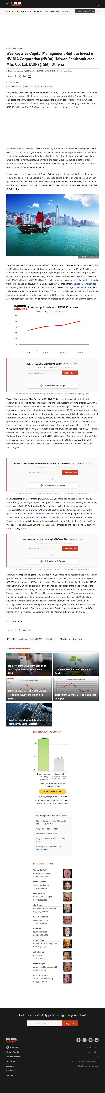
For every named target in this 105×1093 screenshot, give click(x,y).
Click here (67, 393)
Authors (10, 1065)
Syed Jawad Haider (47, 71)
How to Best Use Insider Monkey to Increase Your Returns (51, 822)
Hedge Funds (11, 49)
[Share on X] (20, 76)
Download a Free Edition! (46, 833)
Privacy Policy (93, 1047)
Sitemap (10, 1075)
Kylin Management (39, 597)
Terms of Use (93, 1052)
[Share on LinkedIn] (24, 76)
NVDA (51, 181)
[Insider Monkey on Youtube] (91, 1040)
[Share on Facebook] (16, 76)
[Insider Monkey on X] (85, 1040)
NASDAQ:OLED (51, 639)
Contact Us (11, 1070)
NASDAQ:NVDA (36, 639)
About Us (10, 1061)
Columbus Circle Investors (46, 513)
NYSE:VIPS (11, 639)
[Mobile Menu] (7, 4)
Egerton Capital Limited (85, 283)
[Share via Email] (29, 76)
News (20, 49)
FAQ (97, 1056)
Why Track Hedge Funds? (47, 828)
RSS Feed (14, 1047)
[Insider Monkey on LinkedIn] (96, 1040)
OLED (61, 185)
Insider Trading (13, 1056)
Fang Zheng (12, 92)
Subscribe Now (52, 791)
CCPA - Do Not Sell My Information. (83, 1061)
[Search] (97, 4)
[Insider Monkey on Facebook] (79, 1040)
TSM (15, 185)
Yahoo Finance (65, 639)
